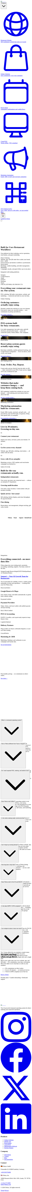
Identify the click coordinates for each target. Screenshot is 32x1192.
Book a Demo (5, 240)
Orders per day (5, 988)
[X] (16, 1102)
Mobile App (7, 1141)
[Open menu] (1, 220)
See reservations (6, 356)
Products (3, 3)
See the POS (5, 335)
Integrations (7, 1154)
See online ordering (7, 314)
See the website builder (8, 397)
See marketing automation (9, 418)
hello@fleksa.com (6, 1184)
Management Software (10, 1146)
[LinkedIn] (16, 1133)
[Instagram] (16, 1041)
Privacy (7, 1190)
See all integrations (6, 644)
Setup (11, 720)
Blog (2, 212)
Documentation (8, 1159)
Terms (2, 1190)
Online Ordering (9, 1140)
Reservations (7, 1143)
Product (6, 720)
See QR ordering (6, 374)
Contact (6, 1156)
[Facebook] (16, 1072)
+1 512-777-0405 (6, 1183)
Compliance (22, 720)
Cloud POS (7, 1144)
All (2, 720)
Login (2, 219)
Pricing (16, 720)
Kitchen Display (8, 1148)
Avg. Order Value (6, 991)
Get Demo (7, 219)
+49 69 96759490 (6, 1172)
